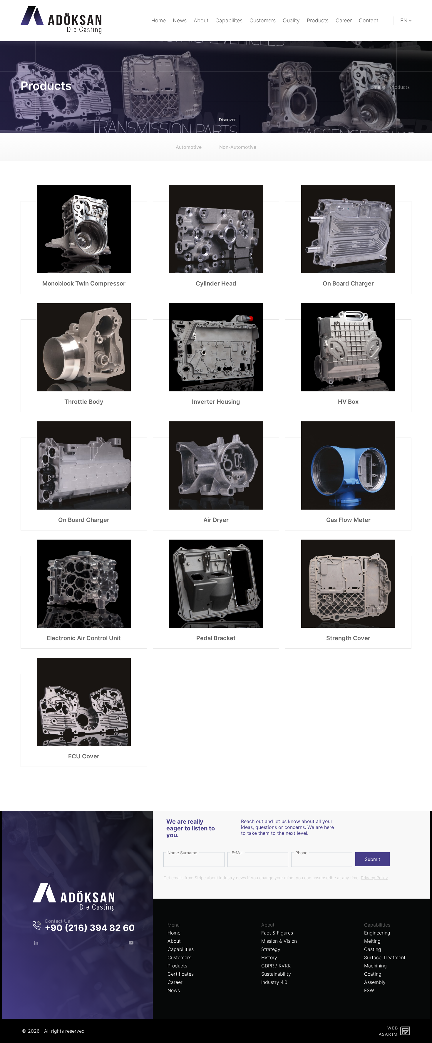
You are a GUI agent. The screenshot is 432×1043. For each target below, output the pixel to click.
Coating (372, 974)
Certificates (181, 974)
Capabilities (181, 949)
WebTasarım (387, 1031)
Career (175, 982)
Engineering (377, 933)
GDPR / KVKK (276, 966)
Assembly (375, 982)
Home (174, 933)
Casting (372, 949)
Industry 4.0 (274, 982)
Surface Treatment (385, 957)
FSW (369, 990)
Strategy (270, 949)
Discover (227, 119)
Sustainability (276, 974)
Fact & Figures (277, 933)
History (269, 957)
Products (177, 966)
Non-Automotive (237, 147)
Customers (179, 957)
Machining (375, 966)
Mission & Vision (279, 941)
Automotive (189, 147)
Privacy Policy (374, 877)
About (174, 941)
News (174, 990)
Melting (372, 941)
